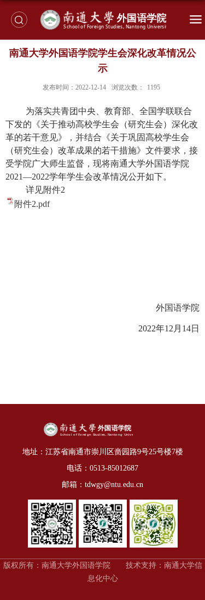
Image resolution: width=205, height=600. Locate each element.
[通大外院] (154, 503)
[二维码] (52, 503)
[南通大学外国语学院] (103, 503)
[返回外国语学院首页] (102, 19)
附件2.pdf (32, 204)
